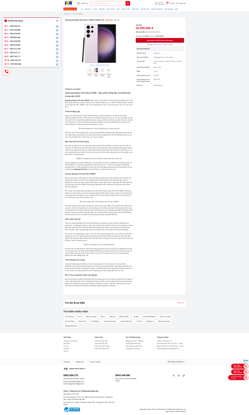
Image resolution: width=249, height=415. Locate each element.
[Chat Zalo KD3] (57, 33)
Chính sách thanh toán (102, 349)
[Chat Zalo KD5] (57, 41)
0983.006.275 (160, 44)
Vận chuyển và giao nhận (134, 346)
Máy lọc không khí (157, 9)
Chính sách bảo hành (101, 341)
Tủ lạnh (94, 9)
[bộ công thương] (71, 409)
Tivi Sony (139, 321)
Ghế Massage (168, 9)
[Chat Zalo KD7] (57, 48)
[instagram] (179, 375)
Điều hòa (87, 9)
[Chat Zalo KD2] (57, 29)
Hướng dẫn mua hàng (133, 349)
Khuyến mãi (79, 362)
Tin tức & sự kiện (95, 362)
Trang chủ (67, 14)
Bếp (176, 9)
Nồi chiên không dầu (149, 316)
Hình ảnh (66, 349)
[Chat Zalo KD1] (57, 26)
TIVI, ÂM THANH (77, 14)
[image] (99, 43)
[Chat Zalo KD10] (57, 60)
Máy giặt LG (150, 321)
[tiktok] (184, 375)
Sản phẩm (66, 343)
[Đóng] (57, 20)
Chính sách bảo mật (101, 343)
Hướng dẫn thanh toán (133, 343)
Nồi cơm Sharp (69, 321)
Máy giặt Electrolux (71, 326)
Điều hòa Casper (91, 316)
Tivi (82, 9)
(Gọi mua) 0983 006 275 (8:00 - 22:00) (170, 343)
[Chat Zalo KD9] (57, 56)
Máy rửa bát (111, 9)
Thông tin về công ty (70, 341)
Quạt (118, 9)
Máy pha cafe (145, 9)
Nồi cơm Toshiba (165, 316)
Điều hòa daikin (124, 316)
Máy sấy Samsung (164, 321)
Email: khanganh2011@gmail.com (168, 349)
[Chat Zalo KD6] (57, 45)
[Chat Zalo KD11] (57, 64)
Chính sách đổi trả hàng (102, 346)
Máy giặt (102, 9)
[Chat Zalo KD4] (57, 37)
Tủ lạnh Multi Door (126, 321)
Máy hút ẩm (82, 321)
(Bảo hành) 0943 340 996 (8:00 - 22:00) (170, 346)
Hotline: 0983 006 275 (164, 341)
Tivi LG (80, 316)
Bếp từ (103, 316)
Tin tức (65, 346)
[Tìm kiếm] (128, 3)
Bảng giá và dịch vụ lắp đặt (134, 341)
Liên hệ (65, 351)
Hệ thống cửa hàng (175, 362)
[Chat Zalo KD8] (57, 52)
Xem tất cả (180, 303)
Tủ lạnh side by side (109, 321)
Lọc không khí (94, 321)
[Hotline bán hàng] (6, 71)
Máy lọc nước (126, 9)
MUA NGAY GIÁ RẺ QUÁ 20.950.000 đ (160, 40)
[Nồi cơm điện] (70, 9)
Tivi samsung (69, 316)
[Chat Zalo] (246, 360)
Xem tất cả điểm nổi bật (97, 65)
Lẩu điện (136, 316)
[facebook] (173, 375)
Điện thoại (135, 9)
